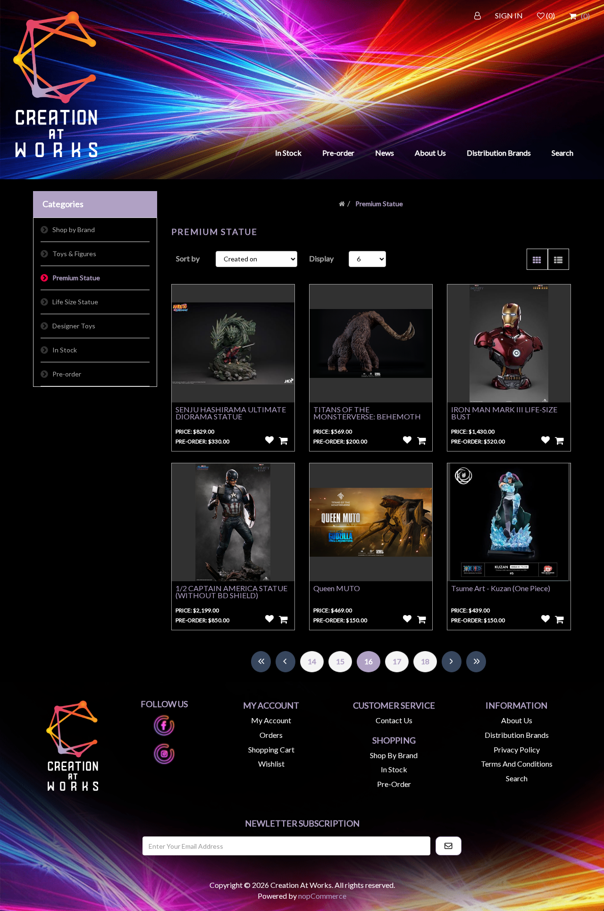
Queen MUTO (336, 588)
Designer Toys (73, 326)
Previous (285, 661)
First (261, 661)
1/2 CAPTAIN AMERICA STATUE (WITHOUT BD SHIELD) (231, 592)
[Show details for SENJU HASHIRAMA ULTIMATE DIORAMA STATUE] (233, 343)
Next (451, 661)
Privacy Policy (517, 749)
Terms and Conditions (517, 763)
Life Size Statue (75, 302)
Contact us (394, 720)
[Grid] (537, 259)
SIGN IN (509, 15)
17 (397, 661)
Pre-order (338, 152)
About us (516, 720)
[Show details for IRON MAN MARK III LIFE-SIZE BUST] (508, 343)
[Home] (342, 204)
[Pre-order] (284, 440)
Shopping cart (271, 749)
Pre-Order (394, 783)
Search (562, 152)
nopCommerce (322, 895)
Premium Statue (76, 278)
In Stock (288, 152)
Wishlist (271, 763)
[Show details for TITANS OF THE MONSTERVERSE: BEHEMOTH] (371, 343)
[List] (558, 259)
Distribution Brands (499, 152)
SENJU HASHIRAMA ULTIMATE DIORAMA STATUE (231, 413)
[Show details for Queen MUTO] (371, 522)
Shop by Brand (73, 230)
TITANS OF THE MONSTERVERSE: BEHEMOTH (367, 413)
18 (425, 661)
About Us (430, 152)
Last (476, 661)
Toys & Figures (74, 254)
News (384, 152)
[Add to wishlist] (269, 440)
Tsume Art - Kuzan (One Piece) (500, 588)
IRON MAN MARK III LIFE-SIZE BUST (504, 413)
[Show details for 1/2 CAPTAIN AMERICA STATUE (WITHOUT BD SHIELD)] (233, 522)
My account (271, 720)
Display (321, 258)
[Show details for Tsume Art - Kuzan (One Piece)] (508, 522)
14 (312, 661)
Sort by (188, 258)
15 (340, 661)
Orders (271, 734)
